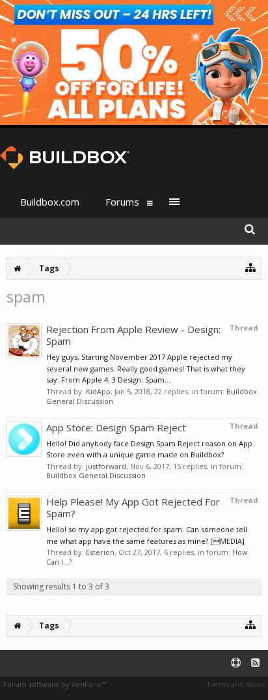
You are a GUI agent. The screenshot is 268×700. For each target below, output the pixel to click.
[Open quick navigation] (250, 267)
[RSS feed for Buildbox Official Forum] (255, 663)
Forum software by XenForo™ (54, 684)
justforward (106, 466)
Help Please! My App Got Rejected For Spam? (133, 507)
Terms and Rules (235, 684)
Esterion (100, 552)
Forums (122, 201)
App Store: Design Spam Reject (116, 427)
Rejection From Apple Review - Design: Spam (133, 335)
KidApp (98, 391)
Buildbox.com (49, 201)
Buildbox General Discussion (96, 475)
